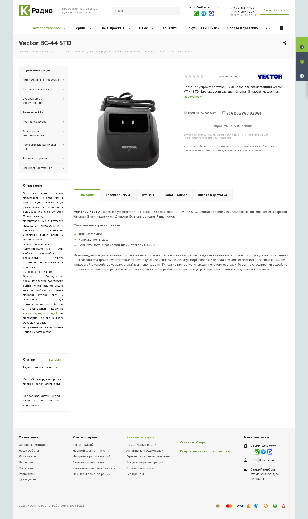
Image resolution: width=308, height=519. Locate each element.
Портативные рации (141, 445)
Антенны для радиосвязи (144, 450)
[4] (198, 76)
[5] (202, 76)
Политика (26, 468)
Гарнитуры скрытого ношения (148, 456)
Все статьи (56, 360)
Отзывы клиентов (32, 445)
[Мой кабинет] (281, 28)
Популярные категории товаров (205, 451)
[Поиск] (175, 11)
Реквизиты (27, 474)
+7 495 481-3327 (241, 8)
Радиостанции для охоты (40, 367)
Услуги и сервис (85, 437)
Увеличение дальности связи (94, 468)
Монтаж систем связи (88, 462)
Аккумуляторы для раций (144, 462)
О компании (28, 437)
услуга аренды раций (40, 313)
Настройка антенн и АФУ (91, 450)
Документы (27, 456)
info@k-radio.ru (206, 7)
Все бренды (135, 474)
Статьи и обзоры (193, 442)
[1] (186, 76)
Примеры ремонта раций (91, 474)
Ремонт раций (83, 445)
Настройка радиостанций (91, 456)
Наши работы (29, 450)
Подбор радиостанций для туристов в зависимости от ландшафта (41, 400)
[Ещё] (268, 28)
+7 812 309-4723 (241, 11)
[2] (190, 76)
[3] (194, 76)
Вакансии (26, 462)
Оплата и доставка (140, 468)
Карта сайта (27, 480)
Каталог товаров (140, 437)
